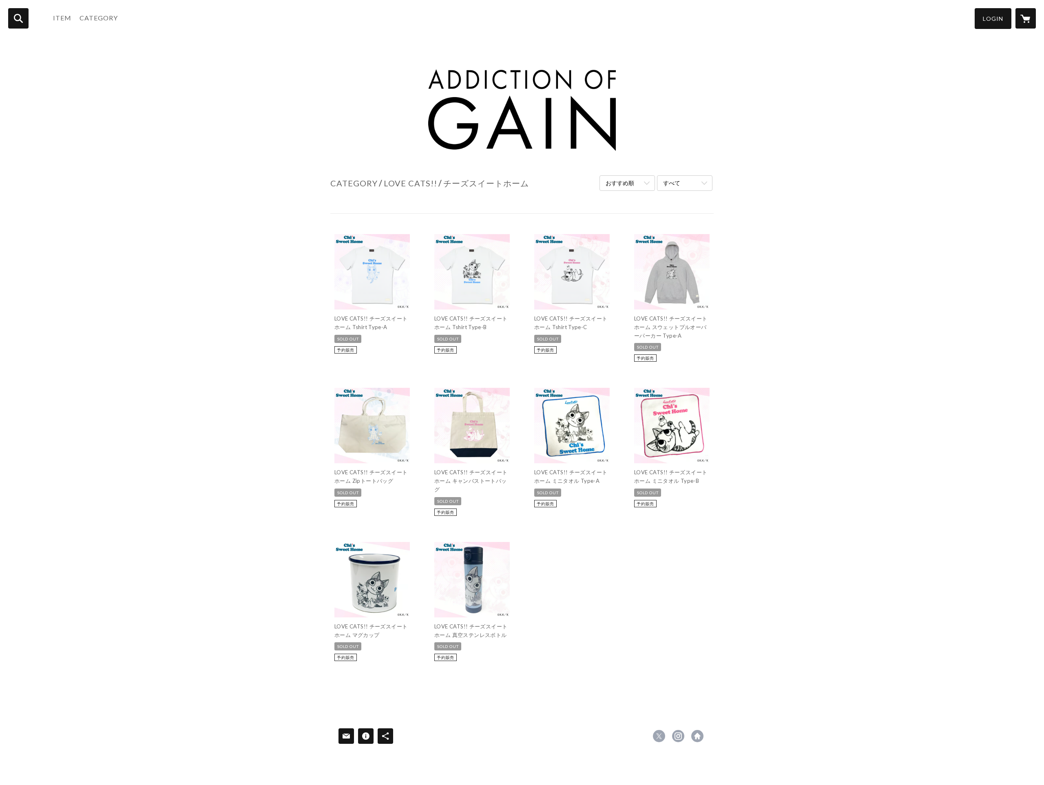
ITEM (62, 18)
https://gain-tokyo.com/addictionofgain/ (697, 736)
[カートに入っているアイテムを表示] (1025, 18)
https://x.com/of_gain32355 (659, 736)
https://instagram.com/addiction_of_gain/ (678, 736)
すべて (671, 182)
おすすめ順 (620, 182)
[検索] (18, 18)
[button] (993, 18)
